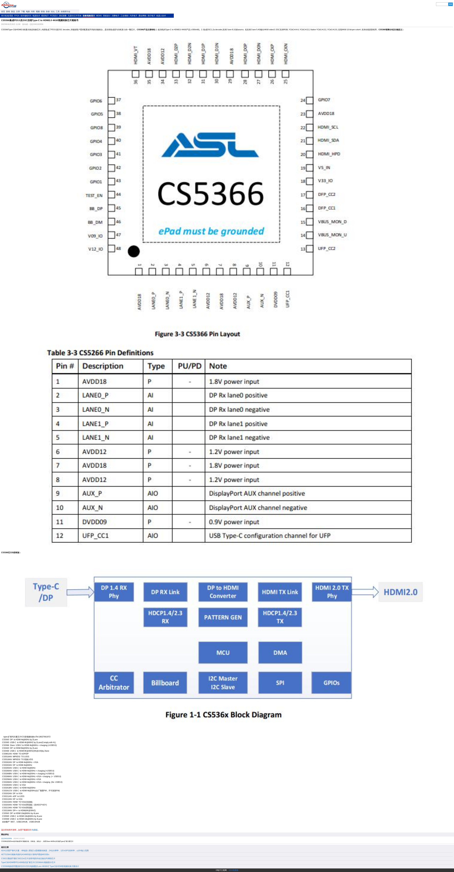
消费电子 (115, 16)
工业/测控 (124, 16)
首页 (3, 12)
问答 (33, 12)
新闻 (8, 12)
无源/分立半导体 (74, 16)
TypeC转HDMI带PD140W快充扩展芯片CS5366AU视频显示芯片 (28, 862)
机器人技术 (161, 16)
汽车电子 (133, 16)
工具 (58, 12)
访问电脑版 (233, 870)
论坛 (53, 12)
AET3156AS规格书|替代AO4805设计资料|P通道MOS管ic (25, 854)
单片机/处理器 (7, 16)
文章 (18, 12)
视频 (38, 12)
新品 (13, 12)
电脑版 (35, 830)
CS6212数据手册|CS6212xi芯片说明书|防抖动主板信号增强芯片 (28, 858)
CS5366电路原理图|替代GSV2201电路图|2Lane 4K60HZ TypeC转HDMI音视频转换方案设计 (40, 866)
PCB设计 (54, 16)
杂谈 (48, 12)
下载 (23, 12)
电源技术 (36, 16)
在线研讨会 (65, 12)
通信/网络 (142, 16)
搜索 (450, 4)
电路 (28, 12)
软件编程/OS (26, 16)
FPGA (16, 16)
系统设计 (107, 16)
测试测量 (63, 16)
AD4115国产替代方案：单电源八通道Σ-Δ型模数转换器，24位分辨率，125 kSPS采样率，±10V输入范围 (45, 851)
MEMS (99, 16)
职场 (43, 12)
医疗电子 (151, 16)
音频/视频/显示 (89, 16)
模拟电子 (45, 16)
